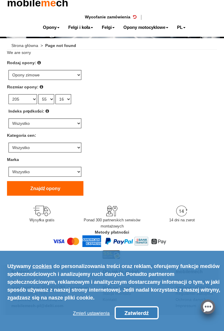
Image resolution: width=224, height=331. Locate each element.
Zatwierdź (137, 313)
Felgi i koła (79, 27)
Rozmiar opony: (22, 87)
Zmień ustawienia (91, 313)
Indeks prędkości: (26, 111)
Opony (50, 27)
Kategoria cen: (21, 135)
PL (180, 27)
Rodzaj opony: (21, 62)
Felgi (107, 27)
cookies (42, 266)
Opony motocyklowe (144, 27)
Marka (13, 159)
